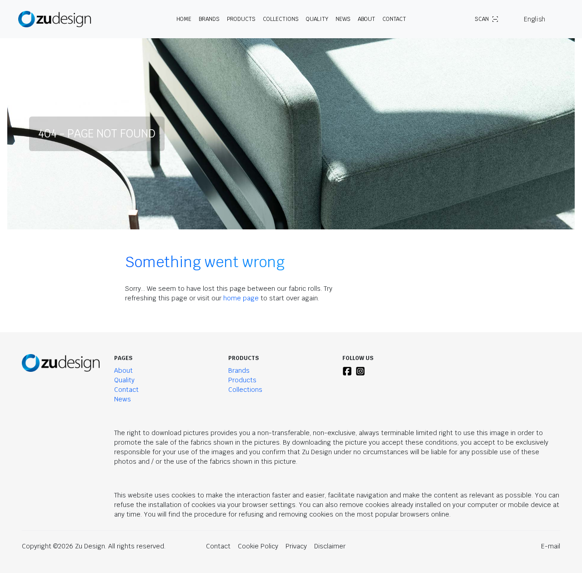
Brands (239, 370)
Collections (281, 19)
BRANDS (209, 19)
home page (241, 298)
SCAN (482, 19)
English (534, 19)
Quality (317, 19)
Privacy (296, 546)
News (343, 19)
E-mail (550, 546)
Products (242, 380)
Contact (394, 19)
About (123, 370)
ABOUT (366, 19)
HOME (183, 19)
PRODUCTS (241, 19)
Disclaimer (330, 546)
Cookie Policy (258, 546)
